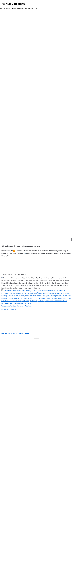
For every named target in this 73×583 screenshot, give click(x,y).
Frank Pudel (7, 274)
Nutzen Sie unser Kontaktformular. (15, 333)
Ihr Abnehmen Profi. (20, 274)
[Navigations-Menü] (69, 239)
